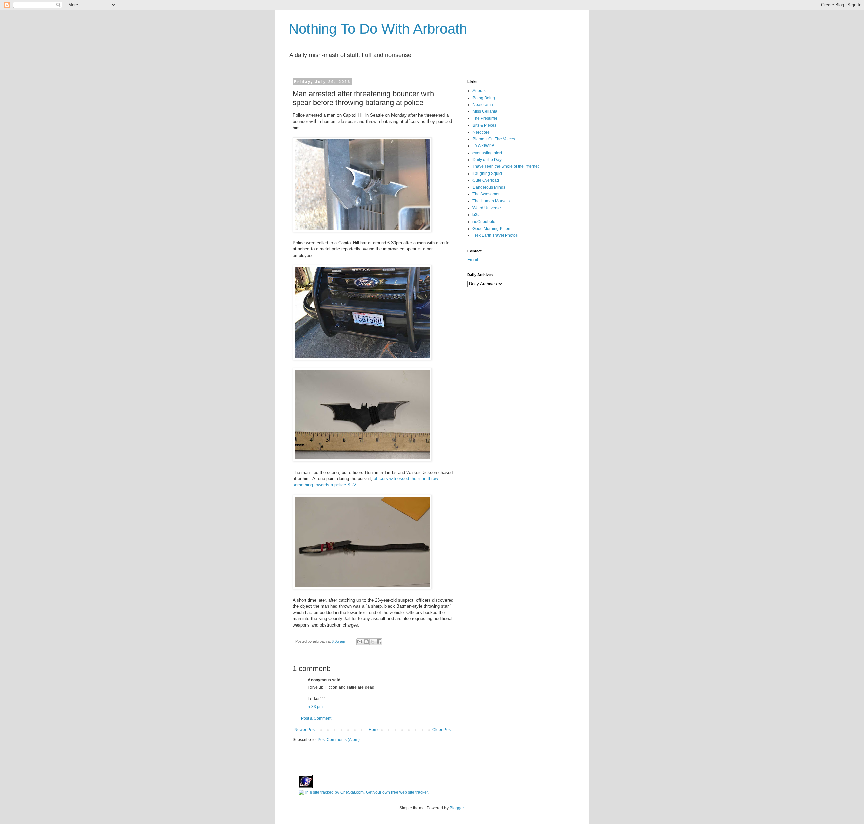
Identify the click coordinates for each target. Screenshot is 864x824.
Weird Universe (487, 208)
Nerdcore (481, 132)
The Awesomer (486, 194)
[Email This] (359, 641)
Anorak (479, 90)
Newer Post (305, 729)
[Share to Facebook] (379, 641)
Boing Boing (484, 98)
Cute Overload (486, 180)
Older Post (442, 729)
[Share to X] (372, 641)
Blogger (457, 808)
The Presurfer (485, 118)
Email (472, 259)
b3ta (477, 214)
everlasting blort (487, 153)
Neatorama (483, 104)
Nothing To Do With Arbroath (378, 29)
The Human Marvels (491, 200)
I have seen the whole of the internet (506, 166)
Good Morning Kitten (491, 228)
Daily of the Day (487, 159)
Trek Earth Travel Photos (495, 235)
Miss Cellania (485, 111)
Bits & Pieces (484, 125)
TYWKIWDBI (484, 145)
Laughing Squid (487, 173)
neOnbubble (484, 221)
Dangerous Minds (489, 187)
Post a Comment (316, 718)
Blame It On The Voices (494, 139)
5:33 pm (315, 706)
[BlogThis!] (366, 641)
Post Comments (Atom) (339, 739)
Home (374, 729)
